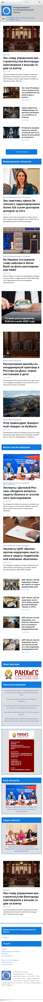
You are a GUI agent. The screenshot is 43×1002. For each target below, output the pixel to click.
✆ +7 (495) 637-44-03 (12, 18)
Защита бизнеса (19, 315)
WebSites (30, 974)
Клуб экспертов (9, 484)
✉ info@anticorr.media (27, 18)
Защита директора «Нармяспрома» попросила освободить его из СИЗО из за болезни (30, 112)
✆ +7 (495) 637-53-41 (12, 20)
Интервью (5, 953)
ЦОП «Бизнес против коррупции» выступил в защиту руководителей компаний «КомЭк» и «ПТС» (31, 602)
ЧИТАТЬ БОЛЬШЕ (21, 152)
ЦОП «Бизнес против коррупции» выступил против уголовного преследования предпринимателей (30, 644)
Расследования (33, 315)
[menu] (3, 18)
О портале (5, 937)
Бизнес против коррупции (19, 483)
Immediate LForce (7, 1000)
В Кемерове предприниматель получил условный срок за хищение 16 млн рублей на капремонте (31, 132)
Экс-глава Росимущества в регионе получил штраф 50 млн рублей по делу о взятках (31, 92)
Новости (6, 54)
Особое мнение (7, 962)
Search (39, 2)
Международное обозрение (20, 197)
